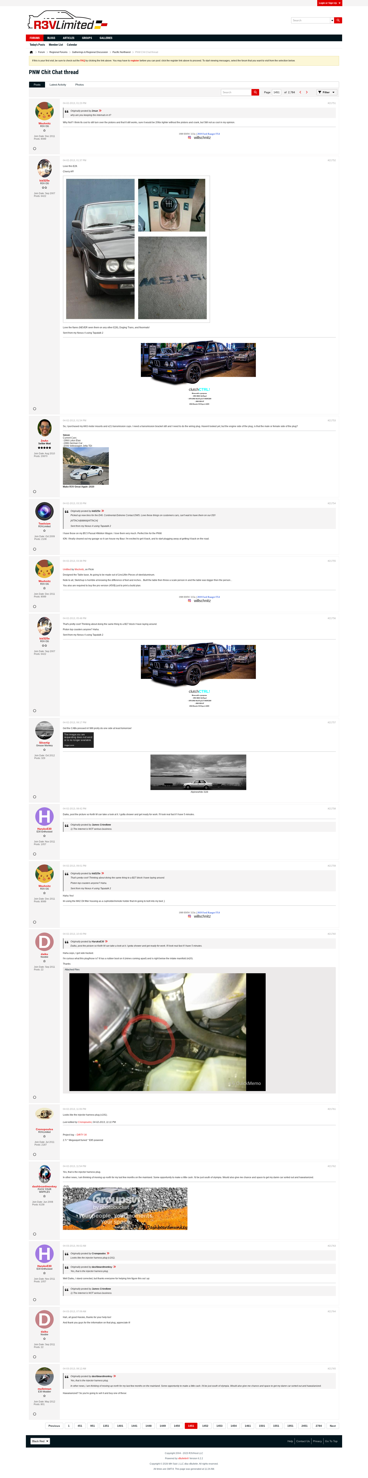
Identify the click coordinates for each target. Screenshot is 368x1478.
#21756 (332, 618)
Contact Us (303, 1441)
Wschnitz (79, 569)
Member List (56, 44)
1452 (205, 1425)
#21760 (332, 934)
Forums (35, 38)
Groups (87, 38)
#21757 (332, 722)
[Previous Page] (300, 92)
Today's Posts (37, 44)
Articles (68, 38)
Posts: (37, 139)
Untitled (67, 569)
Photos (79, 84)
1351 (106, 1425)
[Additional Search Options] (332, 20)
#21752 (332, 160)
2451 (304, 1425)
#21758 (332, 808)
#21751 (332, 103)
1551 (276, 1425)
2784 (319, 1425)
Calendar (72, 44)
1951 (290, 1425)
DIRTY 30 (82, 1134)
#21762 (332, 1166)
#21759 (332, 865)
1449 (163, 1425)
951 (92, 1425)
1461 (248, 1425)
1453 (219, 1425)
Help (290, 1441)
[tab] (37, 85)
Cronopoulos (85, 1122)
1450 (177, 1425)
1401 (120, 1425)
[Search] (338, 20)
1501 (262, 1425)
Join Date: (39, 136)
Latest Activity (58, 84)
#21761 (332, 1109)
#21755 (332, 561)
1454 (234, 1425)
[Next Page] (306, 92)
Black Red (38, 1441)
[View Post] (100, 111)
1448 (148, 1425)
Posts (37, 84)
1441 (134, 1425)
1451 (191, 1425)
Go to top (331, 1441)
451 (80, 1425)
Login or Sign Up (328, 3)
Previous (54, 1425)
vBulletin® (183, 1458)
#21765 (332, 1368)
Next (333, 1425)
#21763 (332, 1246)
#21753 (332, 420)
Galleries (106, 38)
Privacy (317, 1441)
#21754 (332, 503)
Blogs (51, 38)
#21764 (332, 1311)
